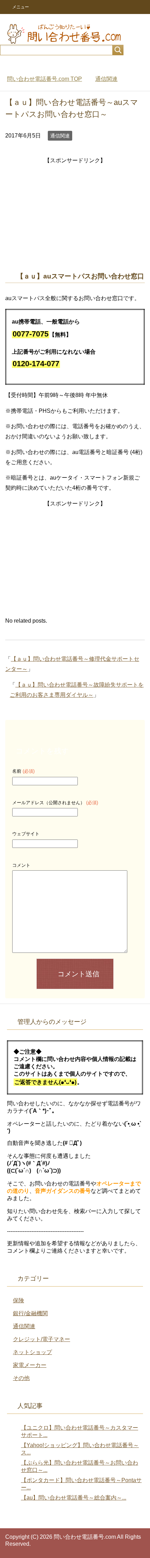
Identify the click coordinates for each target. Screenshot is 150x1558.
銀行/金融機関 (30, 1313)
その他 (21, 1378)
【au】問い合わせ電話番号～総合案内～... (73, 1498)
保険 (18, 1300)
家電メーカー (29, 1365)
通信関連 (60, 136)
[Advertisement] (75, 214)
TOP (44, 79)
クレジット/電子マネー (41, 1339)
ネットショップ (32, 1352)
